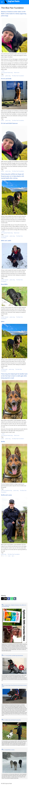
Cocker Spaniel (4, 236)
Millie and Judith (6, 240)
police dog (7, 75)
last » (13, 556)
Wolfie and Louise (6, 495)
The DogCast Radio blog (7, 72)
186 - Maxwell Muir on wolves (8, 749)
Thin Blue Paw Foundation (18, 75)
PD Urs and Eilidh (6, 78)
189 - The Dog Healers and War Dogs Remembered (13, 655)
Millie (2, 321)
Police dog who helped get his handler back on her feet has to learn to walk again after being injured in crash (14, 376)
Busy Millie (4, 284)
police (2, 75)
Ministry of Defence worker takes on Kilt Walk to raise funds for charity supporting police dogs (13, 14)
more (3, 71)
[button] (2, 598)
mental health (4, 369)
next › (9, 556)
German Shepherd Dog (6, 490)
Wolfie (3, 441)
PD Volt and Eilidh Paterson (9, 123)
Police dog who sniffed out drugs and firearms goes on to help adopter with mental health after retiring (12, 176)
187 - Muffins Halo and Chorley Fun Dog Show (12, 720)
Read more (16, 72)
